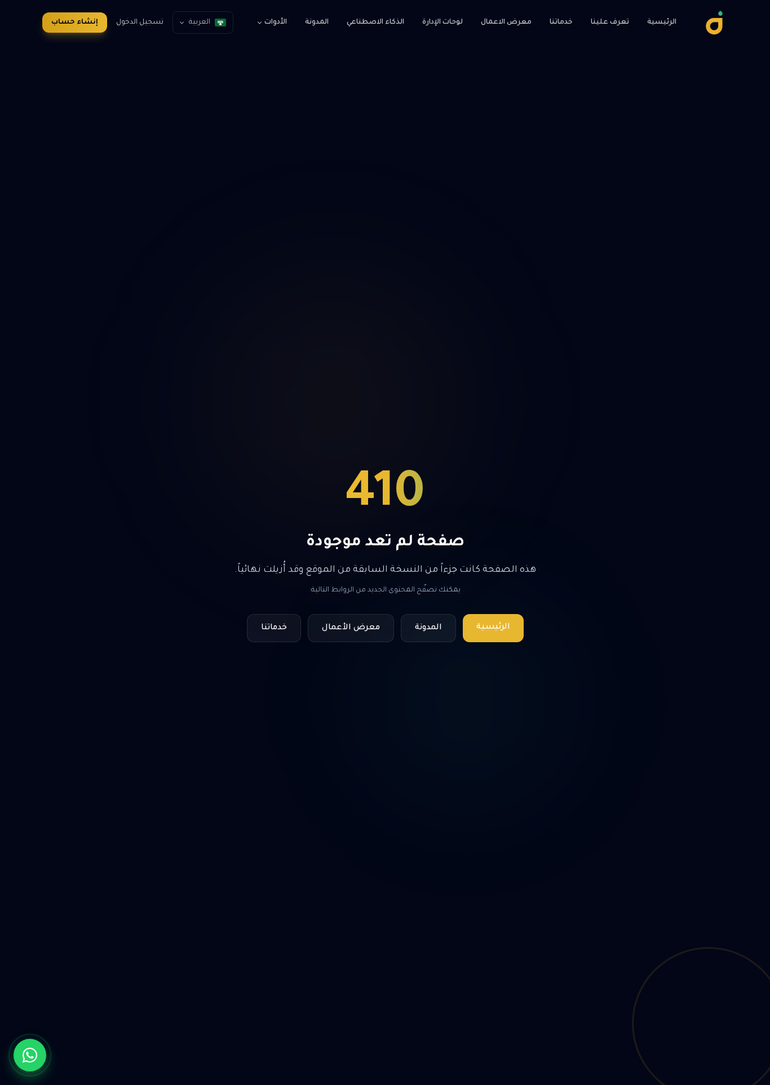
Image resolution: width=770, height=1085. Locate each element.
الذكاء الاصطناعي (375, 22)
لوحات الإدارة (442, 22)
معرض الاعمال (506, 22)
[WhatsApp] (30, 1055)
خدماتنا (561, 22)
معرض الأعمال (351, 628)
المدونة (317, 22)
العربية (199, 22)
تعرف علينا (610, 22)
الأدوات (275, 22)
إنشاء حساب (74, 22)
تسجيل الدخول (139, 22)
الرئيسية (661, 22)
